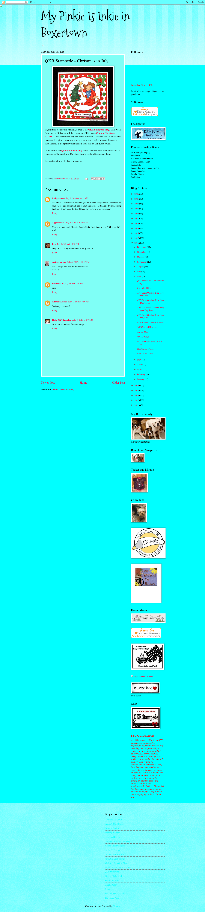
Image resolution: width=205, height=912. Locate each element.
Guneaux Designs (113, 836)
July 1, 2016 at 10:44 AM (77, 198)
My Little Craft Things (115, 858)
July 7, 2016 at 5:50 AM (78, 301)
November (142, 251)
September (142, 261)
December (142, 246)
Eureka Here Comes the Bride (150, 322)
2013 (136, 395)
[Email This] (92, 178)
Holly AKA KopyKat (61, 319)
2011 (136, 404)
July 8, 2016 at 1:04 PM (82, 319)
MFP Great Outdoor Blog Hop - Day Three (150, 301)
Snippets (108, 889)
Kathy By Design (112, 849)
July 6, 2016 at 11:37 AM (78, 262)
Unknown (56, 283)
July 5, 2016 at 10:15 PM (68, 243)
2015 (136, 385)
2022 (136, 213)
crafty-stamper (59, 262)
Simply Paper (111, 884)
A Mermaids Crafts (113, 819)
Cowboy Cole (142, 331)
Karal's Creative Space (115, 845)
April (139, 364)
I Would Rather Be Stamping (117, 841)
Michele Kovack (59, 301)
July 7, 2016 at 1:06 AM (72, 283)
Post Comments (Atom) (63, 389)
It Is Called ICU (144, 287)
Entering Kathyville (113, 832)
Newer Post (48, 382)
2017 (136, 237)
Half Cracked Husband (147, 326)
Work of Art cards (145, 353)
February (141, 374)
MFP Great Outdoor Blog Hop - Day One (150, 316)
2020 (136, 223)
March (140, 369)
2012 (136, 400)
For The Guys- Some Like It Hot (149, 342)
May (139, 359)
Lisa (54, 243)
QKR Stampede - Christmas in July (150, 282)
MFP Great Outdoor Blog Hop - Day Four (150, 294)
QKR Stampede (112, 871)
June (139, 276)
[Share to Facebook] (100, 178)
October (141, 256)
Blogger (116, 905)
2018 (136, 233)
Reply (54, 213)
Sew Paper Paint (112, 880)
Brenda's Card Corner (114, 823)
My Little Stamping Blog (116, 862)
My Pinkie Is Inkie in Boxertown (85, 24)
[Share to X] (97, 178)
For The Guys (143, 336)
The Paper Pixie (112, 897)
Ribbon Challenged (113, 875)
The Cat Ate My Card (114, 893)
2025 (136, 198)
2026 (136, 193)
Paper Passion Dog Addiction (118, 867)
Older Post (118, 382)
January (141, 379)
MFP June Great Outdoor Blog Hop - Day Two (150, 309)
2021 (136, 218)
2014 (136, 390)
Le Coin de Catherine (114, 854)
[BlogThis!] (94, 178)
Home (83, 382)
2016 (136, 242)
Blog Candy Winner (145, 348)
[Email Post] (86, 178)
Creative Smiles (112, 828)
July (139, 271)
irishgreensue (58, 198)
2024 (136, 203)
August (140, 266)
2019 (136, 228)
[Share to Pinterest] (103, 178)
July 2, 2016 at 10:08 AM (76, 222)
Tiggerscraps (58, 222)
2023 (136, 208)
